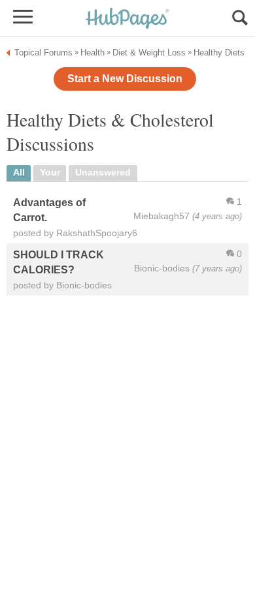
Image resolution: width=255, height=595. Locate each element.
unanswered (103, 172)
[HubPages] (127, 19)
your (50, 172)
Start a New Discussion (124, 78)
